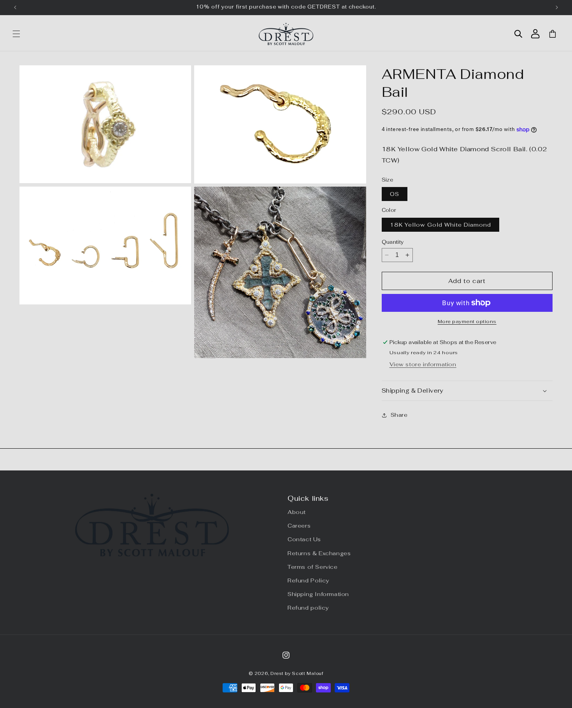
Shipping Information (318, 594)
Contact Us (304, 539)
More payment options (467, 321)
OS (394, 194)
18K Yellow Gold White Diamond (440, 224)
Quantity (393, 242)
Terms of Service (313, 566)
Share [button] (399, 414)
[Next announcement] (556, 7)
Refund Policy (308, 580)
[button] (16, 33)
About (297, 512)
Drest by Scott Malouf (296, 673)
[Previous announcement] (15, 7)
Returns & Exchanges (319, 553)
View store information (423, 364)
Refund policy (308, 607)
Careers (299, 525)
